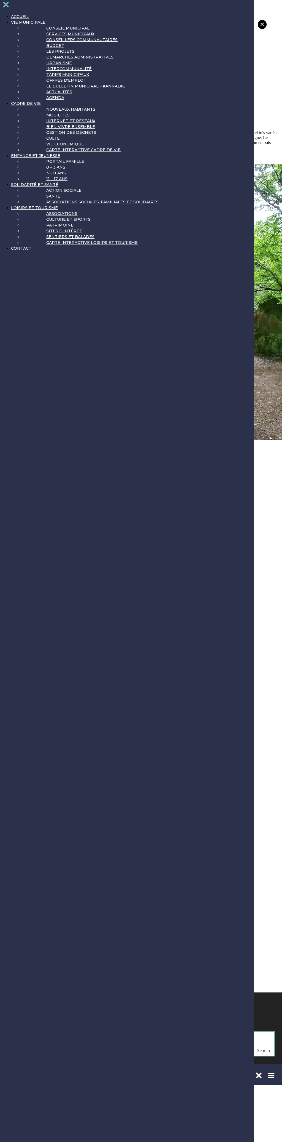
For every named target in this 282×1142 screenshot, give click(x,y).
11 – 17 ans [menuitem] (56, 178)
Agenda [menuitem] (55, 97)
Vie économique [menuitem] (65, 144)
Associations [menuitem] (61, 213)
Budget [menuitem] (55, 45)
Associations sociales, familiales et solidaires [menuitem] (102, 201)
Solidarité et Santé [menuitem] (34, 184)
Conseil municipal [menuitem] (68, 28)
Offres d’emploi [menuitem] (65, 80)
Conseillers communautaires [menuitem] (82, 39)
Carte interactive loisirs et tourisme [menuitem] (92, 242)
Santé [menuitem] (53, 196)
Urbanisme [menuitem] (59, 62)
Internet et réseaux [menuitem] (70, 120)
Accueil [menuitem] (20, 16)
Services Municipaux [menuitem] (70, 33)
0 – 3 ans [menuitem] (55, 167)
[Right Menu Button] (6, 6)
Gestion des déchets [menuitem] (71, 132)
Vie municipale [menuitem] (28, 22)
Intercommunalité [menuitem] (69, 68)
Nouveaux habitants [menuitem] (70, 109)
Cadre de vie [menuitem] (26, 103)
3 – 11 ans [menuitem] (56, 173)
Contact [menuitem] (21, 248)
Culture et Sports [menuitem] (68, 219)
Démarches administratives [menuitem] (79, 57)
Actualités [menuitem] (59, 91)
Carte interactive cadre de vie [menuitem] (83, 149)
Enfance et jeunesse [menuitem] (35, 155)
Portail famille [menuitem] (65, 161)
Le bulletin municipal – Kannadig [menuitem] (85, 86)
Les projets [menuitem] (60, 51)
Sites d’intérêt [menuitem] (64, 230)
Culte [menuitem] (53, 138)
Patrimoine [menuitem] (60, 225)
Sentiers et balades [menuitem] (70, 236)
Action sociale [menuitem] (64, 190)
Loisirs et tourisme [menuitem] (34, 207)
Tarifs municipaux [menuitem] (67, 74)
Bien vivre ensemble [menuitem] (70, 126)
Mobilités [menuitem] (58, 115)
